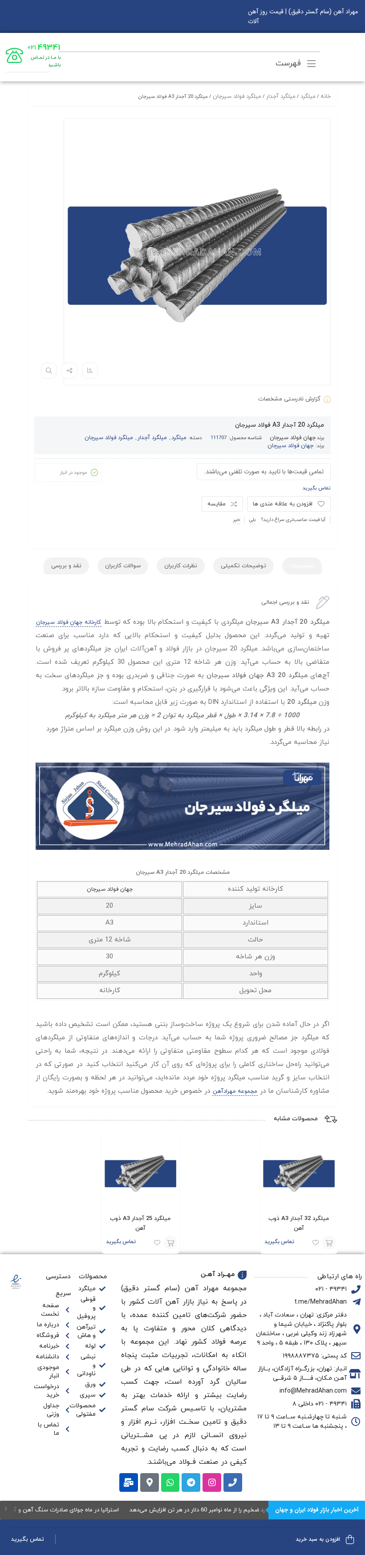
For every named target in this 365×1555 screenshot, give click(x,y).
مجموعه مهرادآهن (235, 1091)
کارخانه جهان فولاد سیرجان (68, 622)
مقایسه (216, 504)
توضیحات (302, 566)
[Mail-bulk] (128, 1482)
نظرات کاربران (180, 566)
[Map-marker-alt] (149, 1482)
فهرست (290, 63)
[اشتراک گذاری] (69, 371)
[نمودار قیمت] (90, 371)
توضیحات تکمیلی (243, 566)
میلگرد (308, 97)
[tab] (302, 565)
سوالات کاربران (123, 566)
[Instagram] (212, 1482)
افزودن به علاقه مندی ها (282, 504)
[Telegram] (191, 1482)
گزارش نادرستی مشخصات (289, 399)
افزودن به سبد (328, 1242)
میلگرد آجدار (281, 97)
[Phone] (232, 1482)
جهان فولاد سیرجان (293, 438)
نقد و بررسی (66, 566)
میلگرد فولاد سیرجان (237, 97)
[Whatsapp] (170, 1482)
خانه (325, 97)
